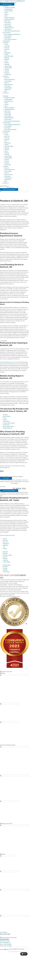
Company (5, 76)
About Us (7, 77)
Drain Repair (7, 37)
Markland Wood (8, 67)
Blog (6, 91)
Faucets (6, 14)
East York (7, 47)
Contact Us (5, 92)
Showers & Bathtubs (9, 17)
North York (7, 46)
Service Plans (8, 29)
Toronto (6, 44)
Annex (6, 61)
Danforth (7, 62)
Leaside (6, 54)
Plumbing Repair (8, 9)
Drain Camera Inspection (11, 39)
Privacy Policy (8, 954)
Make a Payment (9, 84)
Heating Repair (6, 41)
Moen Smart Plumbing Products (12, 31)
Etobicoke (7, 49)
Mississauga (7, 52)
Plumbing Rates (8, 87)
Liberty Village (8, 66)
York (6, 51)
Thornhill (7, 71)
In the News (7, 86)
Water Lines (7, 21)
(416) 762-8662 (7, 944)
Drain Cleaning (8, 36)
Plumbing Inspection (9, 19)
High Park (7, 57)
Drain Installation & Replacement (12, 34)
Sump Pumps (8, 22)
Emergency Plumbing (10, 7)
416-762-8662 (3, 932)
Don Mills (7, 69)
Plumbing (5, 6)
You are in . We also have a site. (12, 0)
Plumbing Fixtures (9, 10)
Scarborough (8, 74)
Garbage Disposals (9, 27)
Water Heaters (8, 26)
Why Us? (7, 82)
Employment (8, 89)
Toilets (6, 12)
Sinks (6, 16)
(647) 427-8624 (7, 945)
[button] (14, 341)
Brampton (7, 72)
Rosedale (7, 59)
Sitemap (2, 954)
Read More (4, 340)
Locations (5, 42)
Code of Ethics (8, 81)
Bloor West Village (9, 56)
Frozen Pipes (8, 24)
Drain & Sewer (6, 32)
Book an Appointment (10, 79)
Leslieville (7, 64)
